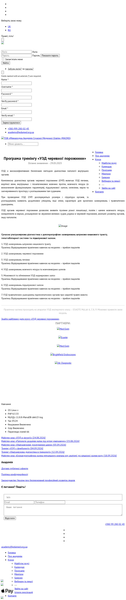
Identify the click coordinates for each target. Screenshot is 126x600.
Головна (99, 152)
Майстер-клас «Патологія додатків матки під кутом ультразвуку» (40, 441)
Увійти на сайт (108, 188)
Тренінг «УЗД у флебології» (22, 448)
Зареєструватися (11, 123)
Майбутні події (109, 163)
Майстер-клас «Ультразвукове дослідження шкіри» (33, 444)
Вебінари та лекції (111, 180)
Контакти (99, 191)
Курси (98, 159)
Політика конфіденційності (14, 474)
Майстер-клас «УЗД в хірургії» (23, 437)
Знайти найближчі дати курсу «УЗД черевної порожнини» (30, 318)
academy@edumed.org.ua (21, 132)
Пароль (36, 55)
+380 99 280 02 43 (115, 524)
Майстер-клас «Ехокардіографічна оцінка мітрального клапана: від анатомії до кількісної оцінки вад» (59, 455)
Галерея (106, 177)
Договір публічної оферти (14, 468)
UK (9, 26)
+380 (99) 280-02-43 (18, 128)
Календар (107, 166)
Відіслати (10, 518)
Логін (34, 51)
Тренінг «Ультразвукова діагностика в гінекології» (32, 451)
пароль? (29, 68)
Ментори (106, 173)
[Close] (2, 39)
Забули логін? (15, 68)
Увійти (6, 63)
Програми (107, 170)
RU (9, 30)
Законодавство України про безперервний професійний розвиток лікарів (38, 480)
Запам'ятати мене (14, 59)
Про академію (102, 155)
